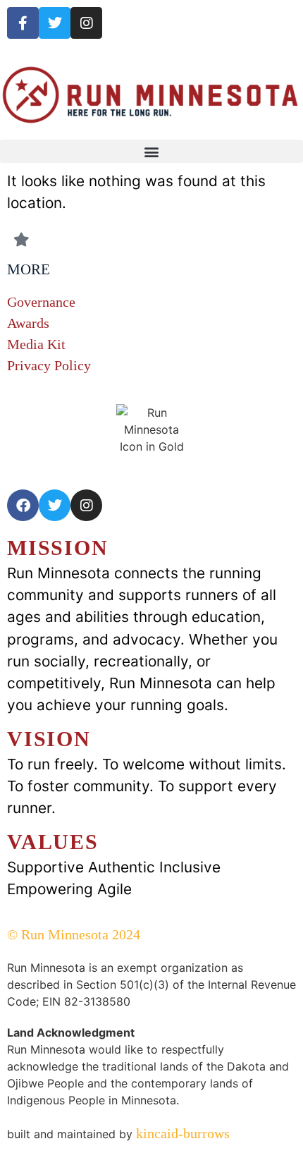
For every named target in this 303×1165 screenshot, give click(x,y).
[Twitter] (54, 23)
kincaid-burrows (181, 1133)
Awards (28, 323)
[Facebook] (23, 505)
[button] (151, 151)
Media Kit (36, 344)
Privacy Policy (49, 365)
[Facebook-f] (23, 23)
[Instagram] (86, 23)
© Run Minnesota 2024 (73, 934)
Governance (41, 302)
